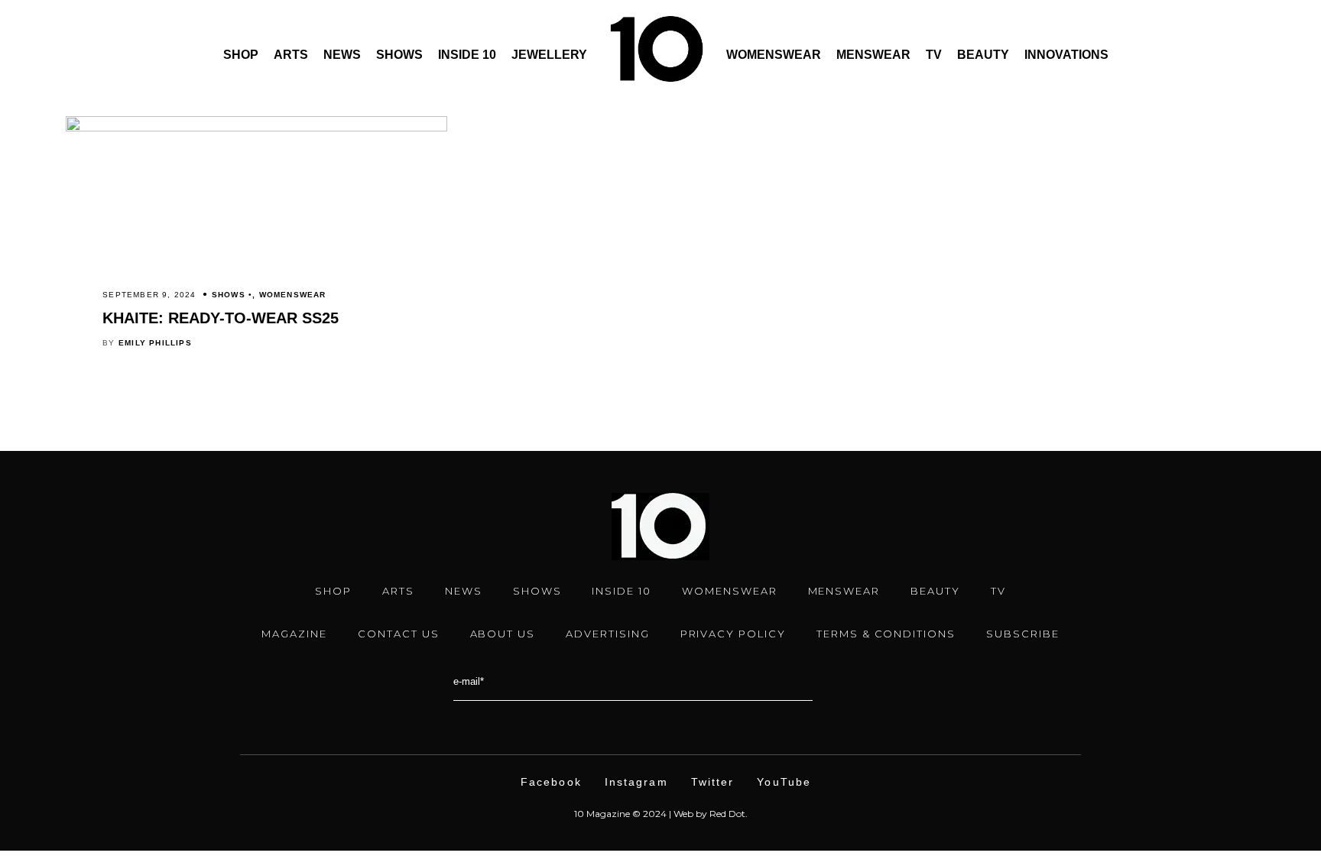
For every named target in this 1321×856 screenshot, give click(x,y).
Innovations (1066, 54)
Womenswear (773, 54)
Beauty (983, 54)
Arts (291, 54)
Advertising (607, 633)
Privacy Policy (733, 633)
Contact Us (399, 633)
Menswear (873, 54)
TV (934, 54)
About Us (503, 633)
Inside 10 (467, 54)
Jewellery (549, 54)
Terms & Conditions (886, 633)
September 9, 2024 (149, 294)
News (342, 54)
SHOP (333, 591)
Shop (240, 54)
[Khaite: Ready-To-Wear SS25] (256, 128)
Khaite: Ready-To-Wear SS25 (220, 318)
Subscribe (1023, 633)
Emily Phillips (155, 343)
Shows (399, 54)
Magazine (294, 633)
